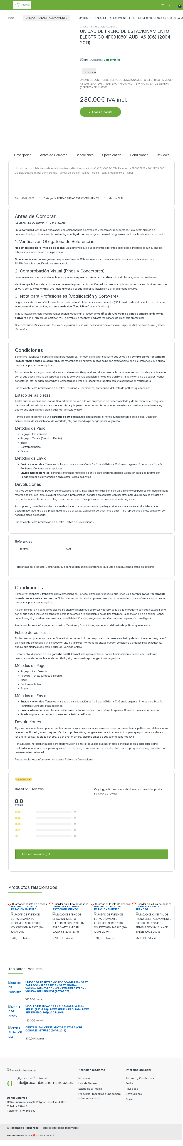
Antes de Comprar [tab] (53, 155)
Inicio (11, 17)
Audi (68, 548)
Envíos (129, 1083)
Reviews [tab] (163, 155)
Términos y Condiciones (80, 387)
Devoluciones (134, 1093)
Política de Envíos (81, 476)
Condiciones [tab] (84, 155)
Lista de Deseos (87, 1083)
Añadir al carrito (102, 111)
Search (163, 5)
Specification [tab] (111, 155)
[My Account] (171, 5)
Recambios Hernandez (24, 1127)
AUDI (120, 198)
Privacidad (132, 1088)
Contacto (131, 1099)
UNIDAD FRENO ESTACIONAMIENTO (47, 17)
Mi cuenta (84, 1078)
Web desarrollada (17, 1135)
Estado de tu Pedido (90, 1088)
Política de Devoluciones (79, 521)
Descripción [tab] (22, 155)
